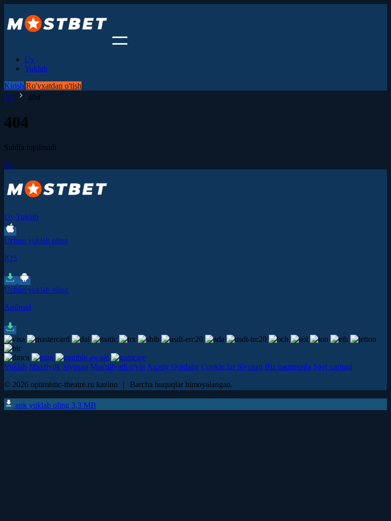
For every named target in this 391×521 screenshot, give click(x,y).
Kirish (14, 85)
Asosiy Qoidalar (173, 366)
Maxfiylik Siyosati (58, 366)
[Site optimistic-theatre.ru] (57, 42)
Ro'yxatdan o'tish (53, 85)
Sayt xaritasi (332, 366)
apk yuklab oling (54, 405)
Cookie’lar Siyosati (232, 366)
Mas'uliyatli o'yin (117, 366)
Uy (29, 59)
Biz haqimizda (288, 366)
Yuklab (35, 68)
